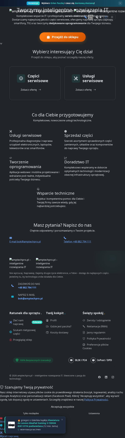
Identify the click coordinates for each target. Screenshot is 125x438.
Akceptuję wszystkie (62, 406)
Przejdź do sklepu (64, 37)
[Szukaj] (90, 17)
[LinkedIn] (106, 377)
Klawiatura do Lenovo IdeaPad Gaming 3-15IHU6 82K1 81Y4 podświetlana (38, 423)
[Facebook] (99, 377)
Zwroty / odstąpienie (98, 320)
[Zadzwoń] (85, 17)
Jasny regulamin (95, 332)
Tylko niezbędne (31, 413)
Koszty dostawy (59, 332)
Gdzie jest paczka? (60, 326)
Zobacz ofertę (29, 89)
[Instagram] (113, 377)
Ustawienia (94, 413)
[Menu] (112, 17)
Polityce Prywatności (96, 399)
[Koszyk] (106, 17)
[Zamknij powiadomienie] (120, 3)
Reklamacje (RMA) (96, 326)
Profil (53, 320)
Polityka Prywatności (98, 338)
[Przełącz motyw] (99, 17)
